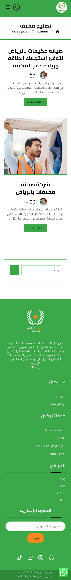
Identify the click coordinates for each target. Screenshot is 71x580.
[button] (8, 7)
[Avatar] (43, 75)
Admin (33, 74)
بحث (14, 270)
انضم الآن (36, 538)
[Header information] (17, 7)
